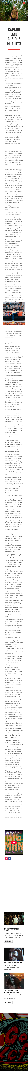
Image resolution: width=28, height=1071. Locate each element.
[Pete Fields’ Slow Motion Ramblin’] (14, 924)
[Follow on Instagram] (6, 858)
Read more (8, 941)
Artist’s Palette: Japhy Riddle (13, 963)
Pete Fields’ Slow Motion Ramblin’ (11, 930)
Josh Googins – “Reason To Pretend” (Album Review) (12, 991)
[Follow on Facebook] (9, 858)
